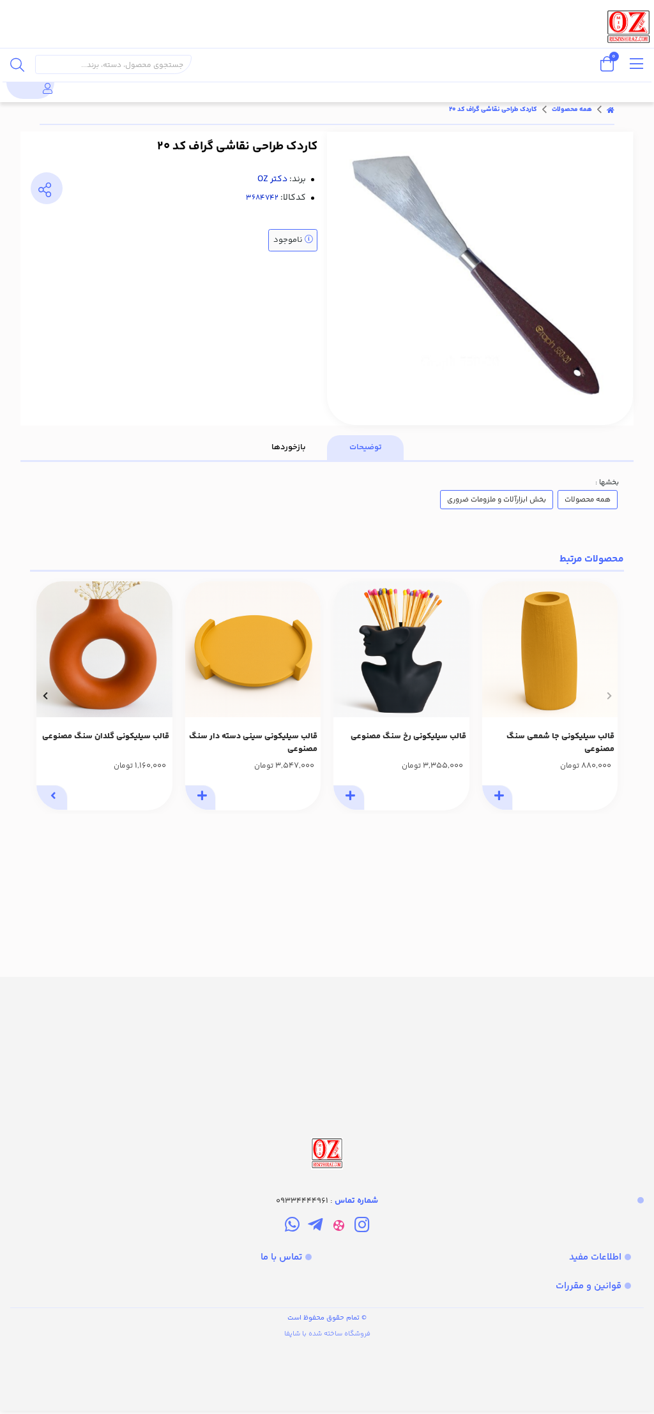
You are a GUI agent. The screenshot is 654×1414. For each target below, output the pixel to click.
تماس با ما (281, 1257)
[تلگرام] (315, 1227)
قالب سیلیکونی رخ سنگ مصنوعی (408, 736)
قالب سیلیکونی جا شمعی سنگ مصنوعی (560, 743)
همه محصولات (572, 110)
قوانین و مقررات (588, 1286)
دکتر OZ (272, 179)
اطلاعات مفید (595, 1257)
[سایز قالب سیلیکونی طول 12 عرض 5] (550, 649)
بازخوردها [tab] (288, 447)
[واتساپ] (292, 1227)
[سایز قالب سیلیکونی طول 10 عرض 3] (104, 649)
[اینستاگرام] (361, 1227)
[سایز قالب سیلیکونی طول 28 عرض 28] (253, 649)
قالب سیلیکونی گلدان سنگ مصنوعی (105, 736)
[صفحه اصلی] (610, 109)
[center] (17, 64)
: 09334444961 (327, 1200)
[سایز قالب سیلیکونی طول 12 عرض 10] (401, 649)
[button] (609, 695)
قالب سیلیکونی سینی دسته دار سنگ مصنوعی (253, 743)
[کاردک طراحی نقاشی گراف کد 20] (327, 1074)
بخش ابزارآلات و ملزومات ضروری (496, 499)
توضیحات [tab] (365, 447)
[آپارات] (338, 1227)
